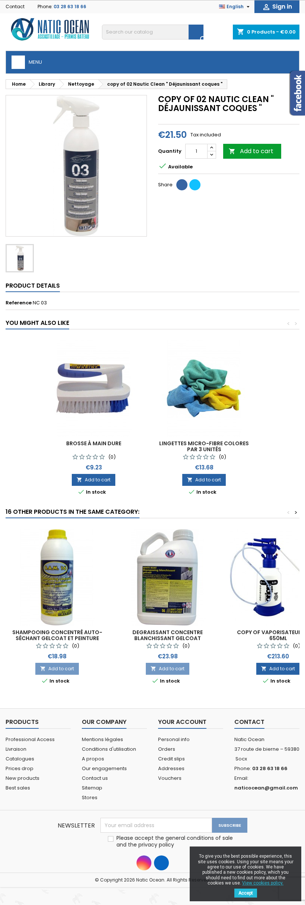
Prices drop (19, 768)
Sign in (277, 7)
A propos (93, 758)
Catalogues (20, 758)
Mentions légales (102, 739)
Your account (182, 722)
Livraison (16, 749)
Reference (19, 303)
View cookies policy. (262, 883)
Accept (245, 893)
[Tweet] (194, 184)
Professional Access (30, 739)
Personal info (174, 739)
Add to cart (251, 151)
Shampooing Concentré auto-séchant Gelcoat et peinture (57, 635)
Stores (89, 797)
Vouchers (170, 778)
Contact (15, 6)
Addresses (171, 768)
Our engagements (104, 768)
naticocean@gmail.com (266, 787)
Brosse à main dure (93, 443)
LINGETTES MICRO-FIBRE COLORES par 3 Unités (204, 446)
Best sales (18, 787)
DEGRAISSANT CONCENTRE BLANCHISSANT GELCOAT (167, 635)
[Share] (181, 184)
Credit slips (171, 758)
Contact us (95, 778)
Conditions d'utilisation (109, 749)
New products (22, 778)
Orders (166, 749)
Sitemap (92, 787)
